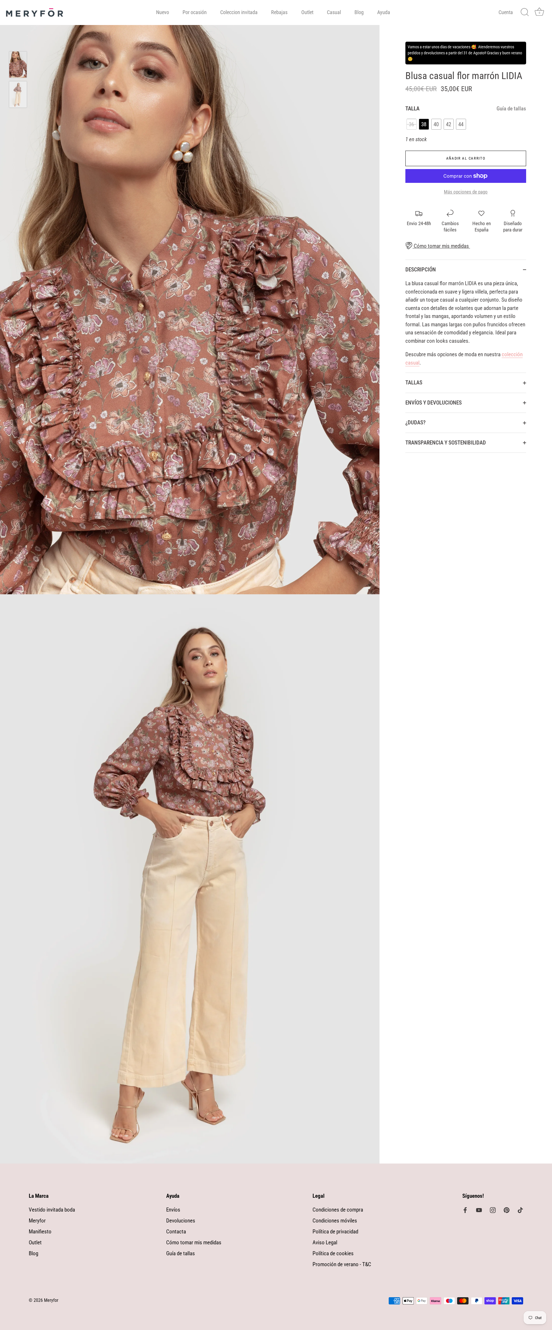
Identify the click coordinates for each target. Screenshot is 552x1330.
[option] (18, 66)
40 (436, 124)
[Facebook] (465, 1209)
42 (448, 124)
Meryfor (37, 1220)
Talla (465, 109)
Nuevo (162, 12)
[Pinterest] (506, 1209)
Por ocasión (195, 12)
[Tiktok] (520, 1209)
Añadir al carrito (466, 158)
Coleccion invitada (239, 12)
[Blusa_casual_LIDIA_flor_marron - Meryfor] (18, 64)
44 (460, 124)
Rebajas (279, 12)
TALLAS (413, 382)
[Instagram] (493, 1209)
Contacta (176, 1231)
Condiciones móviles (335, 1220)
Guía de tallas (511, 108)
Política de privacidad (335, 1231)
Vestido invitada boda (52, 1209)
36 (411, 124)
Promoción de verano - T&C (342, 1264)
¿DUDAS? (415, 422)
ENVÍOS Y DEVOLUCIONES (433, 402)
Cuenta (506, 12)
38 (423, 124)
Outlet (307, 12)
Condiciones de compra (338, 1209)
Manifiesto (40, 1231)
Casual (334, 12)
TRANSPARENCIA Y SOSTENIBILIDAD (445, 442)
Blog (359, 12)
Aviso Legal (325, 1242)
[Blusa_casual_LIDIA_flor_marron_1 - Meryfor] (18, 94)
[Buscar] (524, 12)
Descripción (420, 269)
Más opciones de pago (466, 192)
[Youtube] (479, 1209)
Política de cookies (333, 1253)
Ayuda (383, 12)
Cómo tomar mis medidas (441, 246)
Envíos (173, 1209)
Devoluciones (180, 1220)
